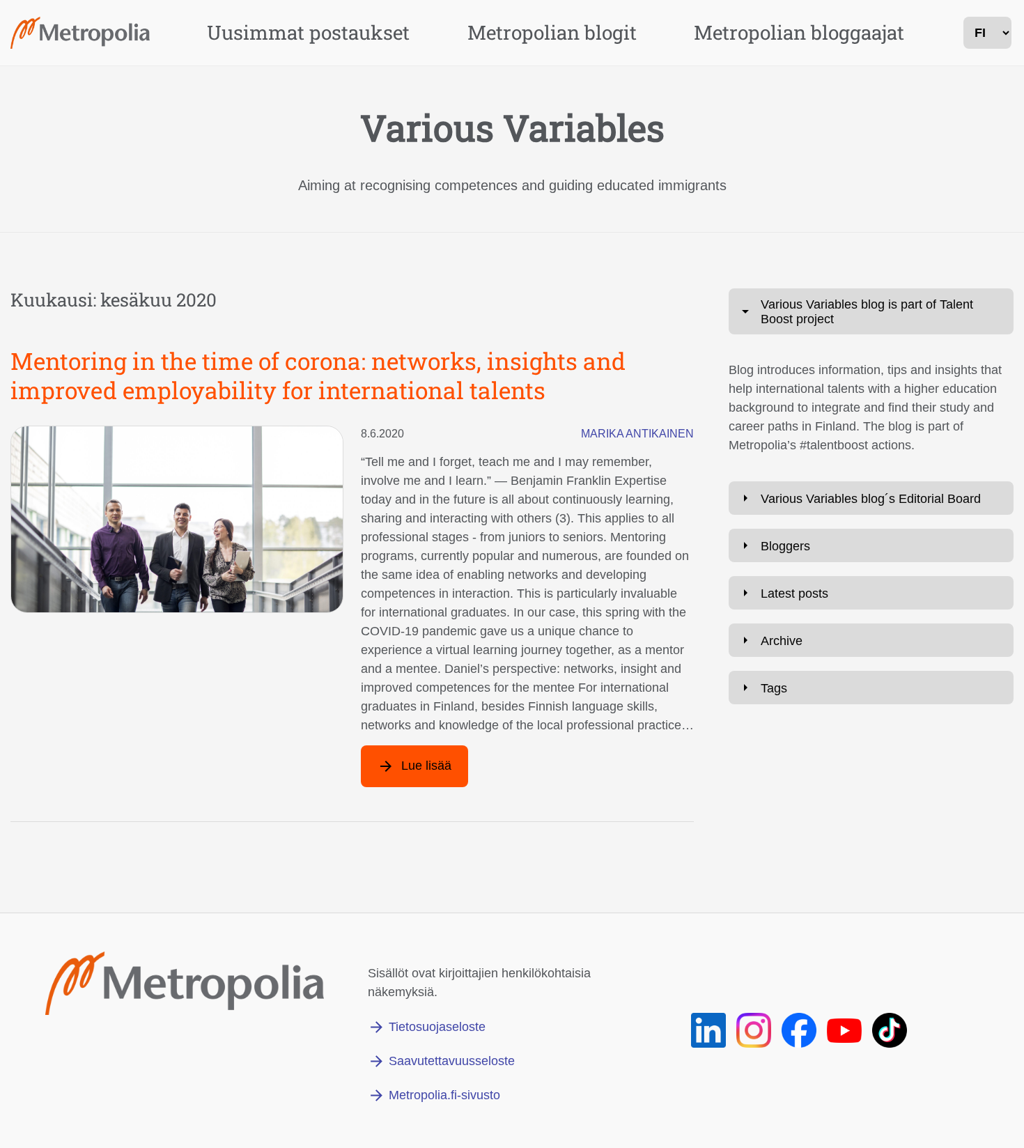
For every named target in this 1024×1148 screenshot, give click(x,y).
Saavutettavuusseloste (452, 1061)
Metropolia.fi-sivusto (444, 1095)
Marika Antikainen (637, 434)
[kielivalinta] (987, 33)
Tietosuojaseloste (437, 1027)
